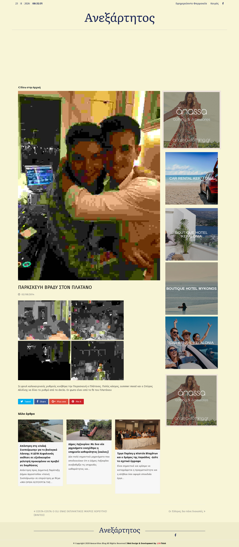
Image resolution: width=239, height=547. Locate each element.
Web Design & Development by (146, 543)
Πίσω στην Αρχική (30, 87)
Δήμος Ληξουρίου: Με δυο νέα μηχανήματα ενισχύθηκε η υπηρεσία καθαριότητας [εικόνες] (88, 448)
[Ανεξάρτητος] (119, 18)
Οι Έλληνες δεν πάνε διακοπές (186, 511)
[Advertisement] (119, 57)
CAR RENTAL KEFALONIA (191, 178)
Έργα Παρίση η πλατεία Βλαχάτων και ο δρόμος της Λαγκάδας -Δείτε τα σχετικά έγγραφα (137, 457)
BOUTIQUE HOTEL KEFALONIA (191, 234)
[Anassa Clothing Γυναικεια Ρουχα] (191, 148)
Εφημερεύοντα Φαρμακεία (191, 3)
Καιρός (214, 3)
